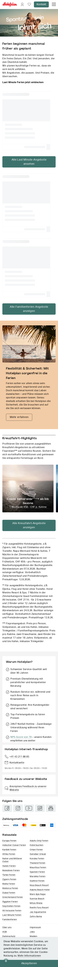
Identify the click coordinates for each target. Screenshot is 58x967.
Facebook (7, 808)
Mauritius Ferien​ (38, 868)
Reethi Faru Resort (39, 908)
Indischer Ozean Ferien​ (14, 845)
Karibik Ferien (9, 850)
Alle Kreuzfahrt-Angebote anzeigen (29, 525)
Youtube (29, 808)
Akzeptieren (29, 963)
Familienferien (9, 920)
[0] (29, 4)
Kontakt (41, 4)
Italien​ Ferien (9, 866)
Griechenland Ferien (12, 897)
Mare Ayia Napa (38, 894)
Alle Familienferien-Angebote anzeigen (29, 309)
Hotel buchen (36, 845)
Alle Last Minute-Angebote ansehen (29, 161)
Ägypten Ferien (10, 902)
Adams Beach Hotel (40, 890)
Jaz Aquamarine (38, 912)
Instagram (18, 808)
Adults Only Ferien (39, 841)
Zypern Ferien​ (9, 879)
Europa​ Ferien (9, 841)
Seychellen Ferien (11, 906)
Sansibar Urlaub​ (38, 854)
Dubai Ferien (8, 893)
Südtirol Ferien (37, 881)
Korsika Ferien (37, 859)
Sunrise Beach (37, 899)
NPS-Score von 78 (21, 737)
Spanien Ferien (37, 872)
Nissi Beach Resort (39, 885)
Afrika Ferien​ (8, 854)
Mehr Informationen (29, 956)
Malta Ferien (8, 884)
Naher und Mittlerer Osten (12, 860)
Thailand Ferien (37, 863)
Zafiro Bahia (36, 917)
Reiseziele (9, 835)
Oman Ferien (36, 850)
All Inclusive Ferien (11, 911)
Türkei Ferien (8, 875)
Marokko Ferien (37, 876)
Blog (40, 808)
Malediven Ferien (11, 870)
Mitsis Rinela (36, 903)
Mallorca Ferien (10, 888)
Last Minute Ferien (11, 915)
